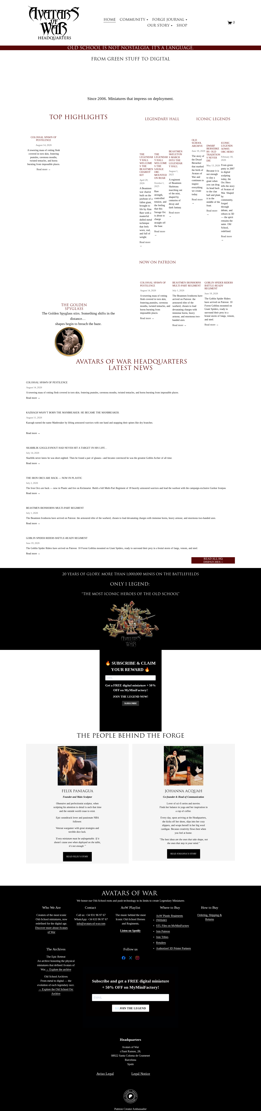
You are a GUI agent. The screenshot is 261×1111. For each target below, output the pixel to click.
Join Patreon (163, 931)
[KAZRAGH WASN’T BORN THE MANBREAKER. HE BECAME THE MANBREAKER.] (89, 407)
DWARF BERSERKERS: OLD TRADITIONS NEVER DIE (213, 153)
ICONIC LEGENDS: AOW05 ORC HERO (227, 147)
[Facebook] (123, 958)
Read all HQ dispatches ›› (213, 560)
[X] (130, 958)
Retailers (161, 942)
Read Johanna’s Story (183, 854)
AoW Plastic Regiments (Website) (169, 917)
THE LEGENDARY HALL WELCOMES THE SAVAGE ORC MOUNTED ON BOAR (161, 166)
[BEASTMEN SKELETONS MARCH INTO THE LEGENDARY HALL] (176, 137)
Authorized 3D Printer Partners (173, 948)
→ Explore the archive (58, 969)
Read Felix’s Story (77, 856)
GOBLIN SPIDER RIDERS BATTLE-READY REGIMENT (219, 285)
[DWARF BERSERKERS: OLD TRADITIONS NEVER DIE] (213, 135)
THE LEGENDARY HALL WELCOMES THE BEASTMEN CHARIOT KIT (146, 165)
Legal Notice (140, 1074)
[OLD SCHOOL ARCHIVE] (199, 132)
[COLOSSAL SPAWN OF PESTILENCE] (43, 130)
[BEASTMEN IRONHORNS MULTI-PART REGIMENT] (187, 276)
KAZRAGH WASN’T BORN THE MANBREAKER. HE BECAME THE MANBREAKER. (72, 412)
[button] (124, 123)
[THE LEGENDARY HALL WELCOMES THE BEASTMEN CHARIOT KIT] (146, 139)
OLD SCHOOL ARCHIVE (197, 143)
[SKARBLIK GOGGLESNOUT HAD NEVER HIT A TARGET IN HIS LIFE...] (99, 442)
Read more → (44, 169)
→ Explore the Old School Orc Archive (55, 991)
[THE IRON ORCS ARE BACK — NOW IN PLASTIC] (126, 472)
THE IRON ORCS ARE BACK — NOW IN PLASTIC (54, 478)
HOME (110, 19)
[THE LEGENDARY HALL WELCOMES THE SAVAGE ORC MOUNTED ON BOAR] (161, 139)
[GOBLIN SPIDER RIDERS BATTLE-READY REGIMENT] (220, 276)
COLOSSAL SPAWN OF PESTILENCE (43, 139)
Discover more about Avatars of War (51, 930)
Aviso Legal (105, 1074)
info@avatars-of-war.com (91, 923)
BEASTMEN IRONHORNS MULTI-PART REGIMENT (186, 284)
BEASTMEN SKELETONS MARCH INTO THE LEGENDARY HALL (175, 159)
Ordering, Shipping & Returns (209, 917)
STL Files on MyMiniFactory (172, 925)
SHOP (181, 25)
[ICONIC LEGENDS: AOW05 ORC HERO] (228, 133)
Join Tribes (162, 937)
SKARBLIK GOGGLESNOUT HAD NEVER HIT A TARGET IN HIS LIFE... (66, 448)
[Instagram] (137, 958)
